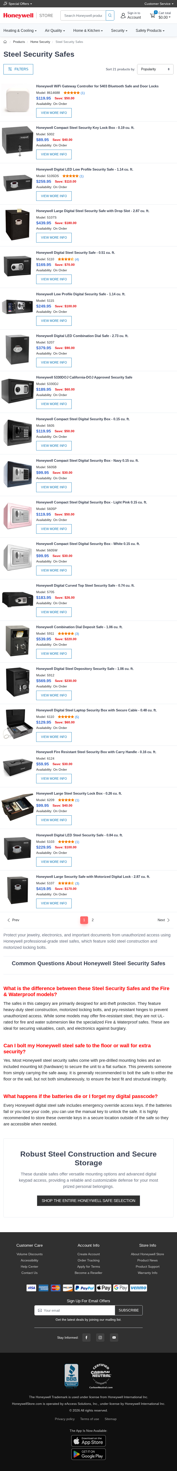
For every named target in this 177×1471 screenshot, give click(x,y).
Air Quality (53, 31)
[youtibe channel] (114, 1337)
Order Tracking (89, 1260)
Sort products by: (120, 69)
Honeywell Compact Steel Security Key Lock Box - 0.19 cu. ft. (85, 128)
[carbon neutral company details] (100, 1376)
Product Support (147, 1266)
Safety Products (149, 31)
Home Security (40, 42)
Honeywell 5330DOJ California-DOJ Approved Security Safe (84, 377)
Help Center (29, 1266)
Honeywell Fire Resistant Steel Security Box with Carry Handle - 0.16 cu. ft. (96, 752)
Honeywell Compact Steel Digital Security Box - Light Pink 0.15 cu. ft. (91, 502)
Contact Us (29, 1273)
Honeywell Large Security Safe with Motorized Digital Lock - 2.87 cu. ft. (93, 877)
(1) (82, 93)
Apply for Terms (88, 1266)
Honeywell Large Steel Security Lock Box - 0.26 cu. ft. (79, 793)
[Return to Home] (5, 42)
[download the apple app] (88, 1440)
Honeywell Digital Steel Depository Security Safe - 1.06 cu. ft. (85, 669)
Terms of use (89, 1419)
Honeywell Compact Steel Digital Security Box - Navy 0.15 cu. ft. (87, 460)
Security (117, 31)
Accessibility (29, 1260)
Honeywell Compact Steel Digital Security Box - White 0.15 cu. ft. (88, 544)
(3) (76, 633)
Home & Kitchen (86, 31)
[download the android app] (88, 1454)
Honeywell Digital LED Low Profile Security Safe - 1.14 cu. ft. (84, 169)
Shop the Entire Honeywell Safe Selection (88, 1201)
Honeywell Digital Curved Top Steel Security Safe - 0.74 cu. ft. (85, 585)
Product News (147, 1260)
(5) (76, 717)
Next (161, 920)
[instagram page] (100, 1337)
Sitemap (111, 1419)
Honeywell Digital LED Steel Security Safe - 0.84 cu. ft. (79, 835)
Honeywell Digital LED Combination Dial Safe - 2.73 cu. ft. (82, 336)
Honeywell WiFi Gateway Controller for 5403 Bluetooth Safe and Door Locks (97, 86)
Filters (21, 69)
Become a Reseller (88, 1273)
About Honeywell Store (147, 1254)
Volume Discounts (30, 1254)
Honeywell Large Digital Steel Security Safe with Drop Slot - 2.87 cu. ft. (92, 211)
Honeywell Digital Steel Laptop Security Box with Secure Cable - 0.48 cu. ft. (96, 710)
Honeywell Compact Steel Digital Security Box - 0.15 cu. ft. (83, 419)
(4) (76, 259)
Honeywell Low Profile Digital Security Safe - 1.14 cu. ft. (80, 294)
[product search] (110, 15)
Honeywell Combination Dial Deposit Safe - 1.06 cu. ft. (79, 627)
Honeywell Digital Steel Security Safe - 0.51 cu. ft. (75, 253)
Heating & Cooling (18, 31)
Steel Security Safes (69, 42)
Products (19, 42)
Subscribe (129, 1310)
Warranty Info (147, 1273)
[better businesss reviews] (71, 1376)
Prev (15, 920)
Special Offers (19, 4)
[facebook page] (86, 1337)
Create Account (88, 1254)
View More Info (54, 113)
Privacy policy (65, 1419)
